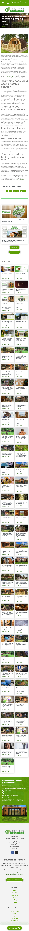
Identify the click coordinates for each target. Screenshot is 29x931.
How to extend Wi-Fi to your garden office (21, 674)
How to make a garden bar (21, 613)
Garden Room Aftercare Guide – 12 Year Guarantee (13, 220)
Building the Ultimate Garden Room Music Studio (7, 471)
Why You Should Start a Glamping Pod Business (21, 470)
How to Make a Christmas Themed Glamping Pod (6, 405)
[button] (7, 191)
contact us (12, 180)
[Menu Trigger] (2, 2)
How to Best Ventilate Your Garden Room (7, 454)
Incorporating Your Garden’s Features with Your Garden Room (7, 503)
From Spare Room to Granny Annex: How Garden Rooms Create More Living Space (21, 323)
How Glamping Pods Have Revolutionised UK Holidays (21, 551)
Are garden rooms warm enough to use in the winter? (21, 629)
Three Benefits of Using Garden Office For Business (7, 705)
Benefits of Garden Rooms (6, 597)
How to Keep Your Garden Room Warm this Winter (21, 405)
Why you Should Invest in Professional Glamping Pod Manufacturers (21, 487)
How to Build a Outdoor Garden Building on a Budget (7, 721)
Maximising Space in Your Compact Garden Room (21, 373)
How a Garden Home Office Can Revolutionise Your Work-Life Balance (21, 340)
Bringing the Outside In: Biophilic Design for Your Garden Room (7, 373)
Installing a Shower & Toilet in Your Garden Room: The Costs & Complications (21, 438)
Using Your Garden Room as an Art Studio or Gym (21, 752)
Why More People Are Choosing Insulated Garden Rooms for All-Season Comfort (7, 340)
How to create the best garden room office (7, 583)
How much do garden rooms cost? (21, 659)
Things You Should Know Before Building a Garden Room (7, 534)
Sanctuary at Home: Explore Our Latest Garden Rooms (7, 567)
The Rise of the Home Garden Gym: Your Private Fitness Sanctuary (7, 323)
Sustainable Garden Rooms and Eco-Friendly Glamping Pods (21, 535)
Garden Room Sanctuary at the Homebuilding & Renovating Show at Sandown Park (7, 306)
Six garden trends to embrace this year (7, 659)
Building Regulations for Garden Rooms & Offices (21, 644)
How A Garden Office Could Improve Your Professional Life (21, 737)
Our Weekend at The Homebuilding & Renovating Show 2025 (7, 275)
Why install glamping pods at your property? (21, 583)
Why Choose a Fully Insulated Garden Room (6, 551)
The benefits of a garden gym (6, 688)
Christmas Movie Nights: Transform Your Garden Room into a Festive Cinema (21, 389)
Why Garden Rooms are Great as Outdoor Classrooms (7, 486)
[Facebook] (12, 852)
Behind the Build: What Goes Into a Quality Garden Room (13, 241)
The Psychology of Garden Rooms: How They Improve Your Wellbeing (21, 356)
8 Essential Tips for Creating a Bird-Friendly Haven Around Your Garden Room (21, 455)
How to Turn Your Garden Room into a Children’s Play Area (7, 421)
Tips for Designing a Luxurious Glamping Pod (21, 519)
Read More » (6, 278)
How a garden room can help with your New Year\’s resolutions (7, 613)
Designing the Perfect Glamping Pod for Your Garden (7, 356)
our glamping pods (11, 76)
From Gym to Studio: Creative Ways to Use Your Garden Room (21, 275)
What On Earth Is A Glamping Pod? (6, 628)
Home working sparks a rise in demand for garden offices (7, 644)
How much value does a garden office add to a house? (7, 737)
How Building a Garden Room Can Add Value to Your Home (7, 437)
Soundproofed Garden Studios (7, 290)
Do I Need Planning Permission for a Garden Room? (20, 721)
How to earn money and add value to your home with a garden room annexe (21, 567)
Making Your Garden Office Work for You (7, 751)
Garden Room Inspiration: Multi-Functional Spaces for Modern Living (21, 305)
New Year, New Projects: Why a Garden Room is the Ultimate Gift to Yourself (7, 389)
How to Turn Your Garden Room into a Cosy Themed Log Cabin (21, 421)
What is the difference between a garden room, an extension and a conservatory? (21, 689)
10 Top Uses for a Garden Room (20, 705)
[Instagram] (16, 852)
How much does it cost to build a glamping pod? (21, 598)
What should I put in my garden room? (7, 674)
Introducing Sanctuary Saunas (21, 290)
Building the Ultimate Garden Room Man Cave (7, 519)
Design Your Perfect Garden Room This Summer (6, 768)
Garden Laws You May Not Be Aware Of (21, 503)
